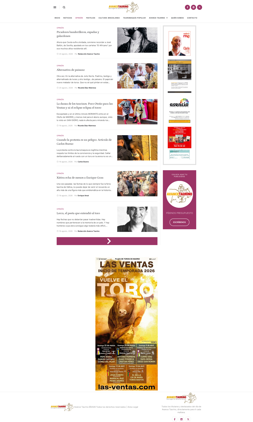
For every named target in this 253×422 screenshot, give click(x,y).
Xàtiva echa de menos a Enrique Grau (80, 177)
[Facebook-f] (187, 7)
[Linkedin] (193, 7)
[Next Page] (110, 241)
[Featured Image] (137, 40)
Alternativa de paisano (71, 70)
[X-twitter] (199, 7)
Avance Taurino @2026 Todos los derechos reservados (100, 407)
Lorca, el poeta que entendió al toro (78, 213)
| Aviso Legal (132, 407)
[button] (55, 7)
